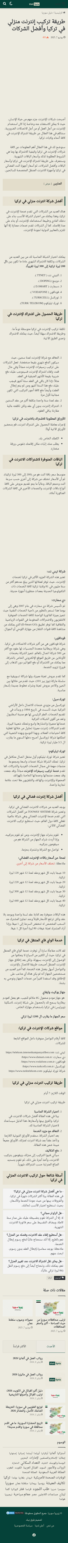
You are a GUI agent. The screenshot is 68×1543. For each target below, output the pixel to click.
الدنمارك (15, 1463)
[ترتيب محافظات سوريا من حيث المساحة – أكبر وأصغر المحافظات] (50, 1308)
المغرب (10, 1468)
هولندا (62, 1499)
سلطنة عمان (21, 1483)
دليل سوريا (47, 13)
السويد (43, 1468)
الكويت (18, 1468)
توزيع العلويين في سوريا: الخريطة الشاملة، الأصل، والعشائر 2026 (24, 1409)
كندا (7, 1489)
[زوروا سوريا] (34, 4)
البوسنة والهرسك (57, 1463)
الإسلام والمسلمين (48, 1458)
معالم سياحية (22, 1494)
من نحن (50, 1525)
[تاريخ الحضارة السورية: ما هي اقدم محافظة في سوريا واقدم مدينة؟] (55, 1428)
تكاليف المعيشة (55, 1483)
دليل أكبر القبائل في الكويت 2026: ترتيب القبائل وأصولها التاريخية (24, 1392)
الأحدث (51, 1346)
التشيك (44, 1463)
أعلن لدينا (39, 1525)
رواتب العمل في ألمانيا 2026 (28, 1358)
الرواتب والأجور (56, 1468)
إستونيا (13, 1453)
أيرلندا (37, 1453)
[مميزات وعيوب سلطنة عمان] (18, 1308)
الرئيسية (58, 13)
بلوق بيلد (30, 1520)
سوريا (9, 1483)
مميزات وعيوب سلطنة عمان (21, 1322)
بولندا (14, 1478)
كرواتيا (14, 1490)
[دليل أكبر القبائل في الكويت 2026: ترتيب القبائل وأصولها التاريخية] (55, 1396)
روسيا (41, 1483)
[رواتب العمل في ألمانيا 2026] (55, 1363)
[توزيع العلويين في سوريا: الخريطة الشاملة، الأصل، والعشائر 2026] (55, 1412)
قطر (21, 1489)
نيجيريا (8, 1495)
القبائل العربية (30, 1468)
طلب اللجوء (41, 1489)
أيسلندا (29, 1453)
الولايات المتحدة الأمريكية (49, 1477)
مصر (34, 1495)
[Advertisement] (34, 77)
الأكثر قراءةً (19, 1346)
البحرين (24, 1458)
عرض (47, 184)
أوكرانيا (44, 1453)
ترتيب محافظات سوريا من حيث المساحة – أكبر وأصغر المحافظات (50, 1323)
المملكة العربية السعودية (52, 1472)
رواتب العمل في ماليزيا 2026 (27, 1374)
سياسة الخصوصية (23, 1525)
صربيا (53, 1489)
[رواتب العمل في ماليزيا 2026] (55, 1379)
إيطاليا (62, 1458)
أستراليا (61, 1453)
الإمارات (33, 1458)
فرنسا (28, 1489)
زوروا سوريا (54, 1513)
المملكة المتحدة (29, 1472)
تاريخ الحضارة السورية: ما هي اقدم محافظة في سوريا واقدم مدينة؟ (23, 1425)
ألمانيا (53, 1453)
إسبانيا (21, 1454)
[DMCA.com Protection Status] (15, 1514)
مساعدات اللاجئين (48, 1495)
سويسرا (61, 1490)
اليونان (29, 1478)
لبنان (62, 1494)
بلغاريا (21, 1478)
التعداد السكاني (30, 1463)
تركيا (50, 1278)
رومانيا (33, 1484)
